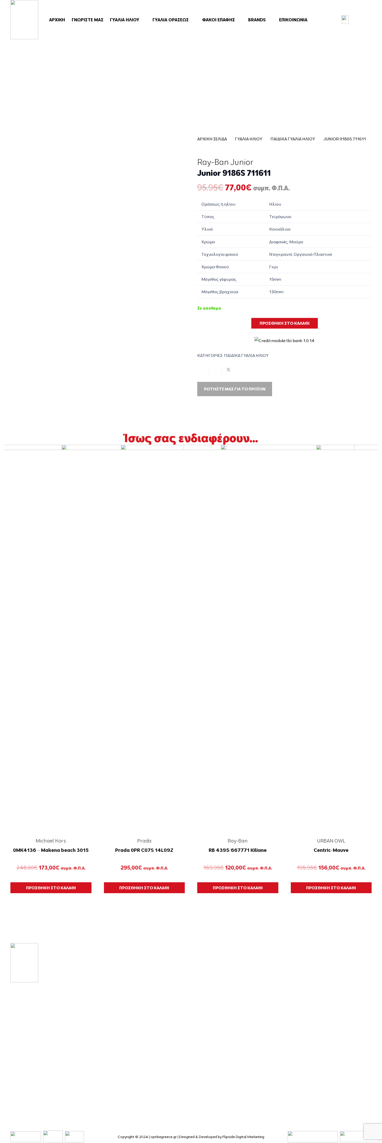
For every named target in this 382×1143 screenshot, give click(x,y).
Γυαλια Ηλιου (248, 138)
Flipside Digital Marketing (243, 1136)
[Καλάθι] (363, 19)
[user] (345, 19)
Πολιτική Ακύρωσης (315, 1059)
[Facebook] (12, 1081)
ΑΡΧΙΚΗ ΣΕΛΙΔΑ (212, 138)
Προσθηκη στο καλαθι (284, 323)
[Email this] (203, 370)
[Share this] (216, 370)
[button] (142, 19)
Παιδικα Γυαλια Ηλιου (293, 138)
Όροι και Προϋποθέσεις (320, 1004)
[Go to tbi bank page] (284, 337)
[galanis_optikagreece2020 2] (24, 19)
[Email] (28, 1081)
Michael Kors (51, 841)
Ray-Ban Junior (225, 162)
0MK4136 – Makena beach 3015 (51, 850)
